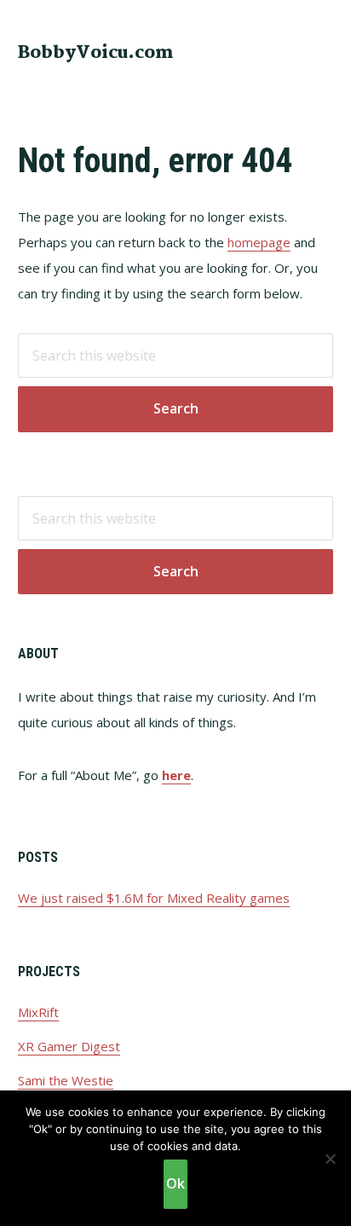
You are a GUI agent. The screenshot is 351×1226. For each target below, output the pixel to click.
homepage (259, 242)
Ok (175, 1183)
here (176, 775)
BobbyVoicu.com (96, 52)
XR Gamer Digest (69, 1046)
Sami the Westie (65, 1080)
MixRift (38, 1012)
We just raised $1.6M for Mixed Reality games (154, 897)
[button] (322, 51)
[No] (329, 1158)
